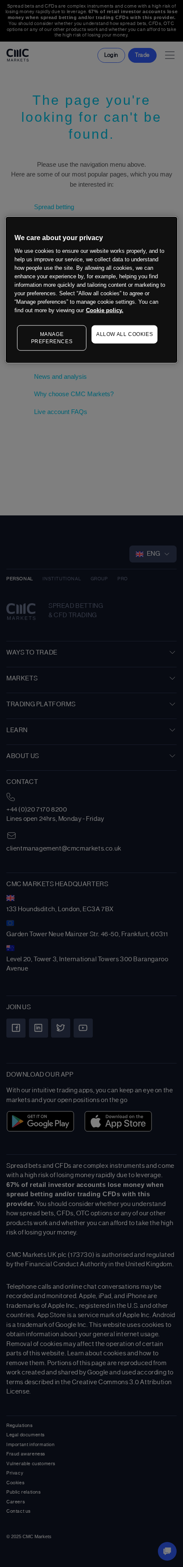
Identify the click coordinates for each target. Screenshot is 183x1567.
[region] (92, 290)
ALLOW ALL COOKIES (124, 334)
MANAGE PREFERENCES (52, 337)
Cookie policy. (104, 310)
